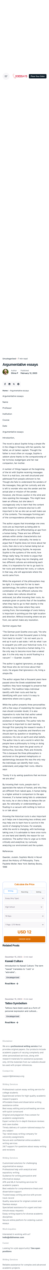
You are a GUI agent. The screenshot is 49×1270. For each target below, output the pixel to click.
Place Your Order (38, 76)
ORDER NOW (24, 939)
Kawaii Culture (14, 961)
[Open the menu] (6, 76)
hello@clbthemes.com (13, 1237)
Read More (10, 984)
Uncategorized (12, 977)
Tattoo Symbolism (16, 1003)
